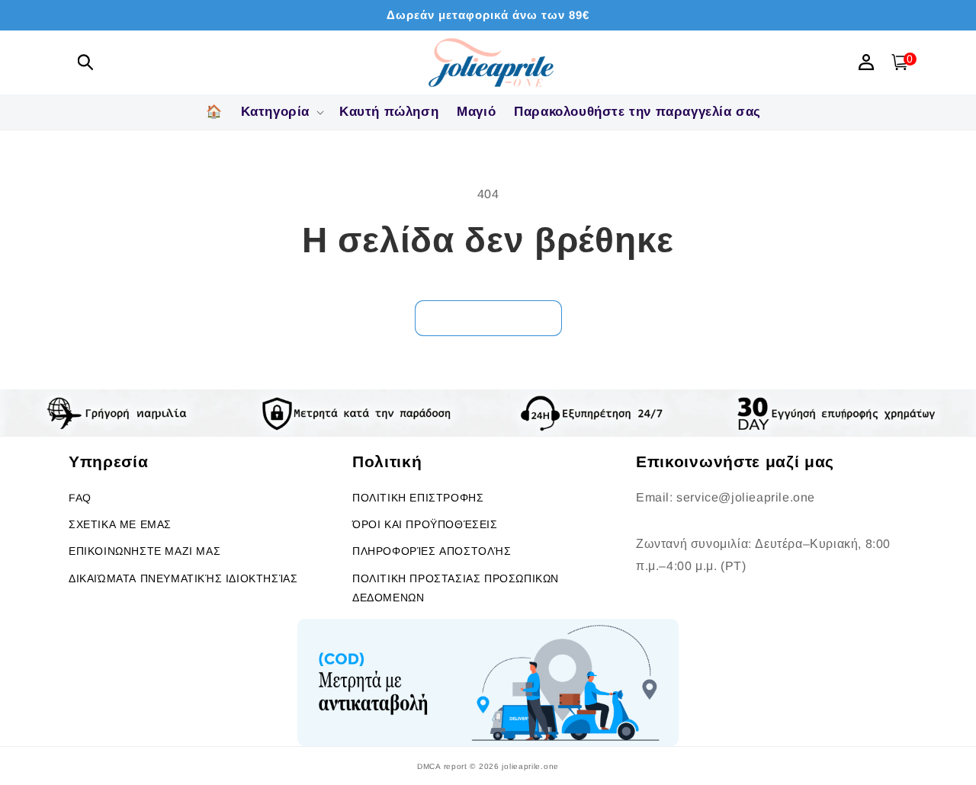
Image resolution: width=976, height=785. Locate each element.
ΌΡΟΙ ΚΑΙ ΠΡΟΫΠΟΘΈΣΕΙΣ (425, 524)
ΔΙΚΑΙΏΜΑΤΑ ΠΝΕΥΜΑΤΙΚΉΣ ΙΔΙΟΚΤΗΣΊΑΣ (183, 578)
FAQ (80, 498)
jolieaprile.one (530, 766)
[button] (85, 62)
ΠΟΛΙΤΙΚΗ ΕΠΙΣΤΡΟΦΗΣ (417, 498)
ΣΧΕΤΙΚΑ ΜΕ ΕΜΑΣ (120, 524)
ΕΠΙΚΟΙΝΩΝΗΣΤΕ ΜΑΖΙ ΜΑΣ (144, 551)
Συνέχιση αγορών (488, 317)
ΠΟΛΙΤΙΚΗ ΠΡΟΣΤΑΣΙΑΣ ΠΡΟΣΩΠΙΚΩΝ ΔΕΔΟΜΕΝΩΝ (455, 588)
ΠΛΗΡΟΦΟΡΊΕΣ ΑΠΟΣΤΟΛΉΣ (432, 551)
